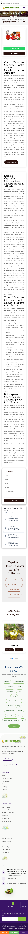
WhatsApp (15, 932)
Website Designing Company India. (17, 928)
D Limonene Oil (6, 852)
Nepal (20, 711)
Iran (22, 720)
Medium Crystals (7, 847)
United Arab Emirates (14, 701)
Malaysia (9, 715)
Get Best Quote (11, 162)
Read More (14, 726)
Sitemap (4, 784)
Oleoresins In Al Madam (15, 19)
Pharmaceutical (6, 818)
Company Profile (7, 778)
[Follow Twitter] (12, 764)
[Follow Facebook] (3, 764)
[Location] (3, 872)
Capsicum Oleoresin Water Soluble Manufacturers (14, 268)
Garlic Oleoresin (14, 590)
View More (19, 652)
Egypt (19, 691)
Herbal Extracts (6, 821)
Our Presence (5, 781)
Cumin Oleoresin (14, 594)
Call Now (15, 53)
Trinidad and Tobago (10, 720)
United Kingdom (19, 682)
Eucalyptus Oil (6, 849)
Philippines (10, 691)
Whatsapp (15, 48)
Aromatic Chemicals (8, 813)
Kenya (14, 696)
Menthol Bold (5, 844)
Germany (10, 686)
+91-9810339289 (6, 2)
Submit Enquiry (14, 500)
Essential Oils (6, 810)
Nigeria (10, 706)
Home (3, 19)
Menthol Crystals (7, 838)
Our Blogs (4, 787)
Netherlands (10, 711)
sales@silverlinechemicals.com (10, 3)
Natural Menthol (6, 841)
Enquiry (24, 932)
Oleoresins (5, 815)
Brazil (19, 686)
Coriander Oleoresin (14, 585)
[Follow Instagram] (7, 764)
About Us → (7, 759)
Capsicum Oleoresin (14, 580)
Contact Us (5, 789)
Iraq (18, 706)
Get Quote (9, 652)
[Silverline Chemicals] (10, 8)
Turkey (19, 715)
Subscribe (22, 919)
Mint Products (6, 807)
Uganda (6, 682)
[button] (10, 658)
